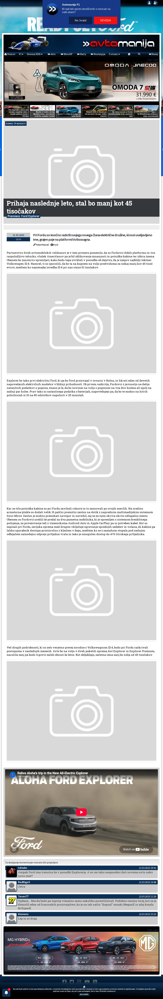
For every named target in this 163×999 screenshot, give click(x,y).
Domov (11, 54)
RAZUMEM (84, 994)
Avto (53, 54)
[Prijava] (150, 2)
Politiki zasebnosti (108, 991)
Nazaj (154, 54)
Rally (83, 54)
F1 (20, 54)
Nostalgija (99, 54)
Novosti (21, 123)
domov (9, 123)
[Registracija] (155, 2)
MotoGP (67, 54)
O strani (113, 54)
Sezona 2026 (34, 54)
